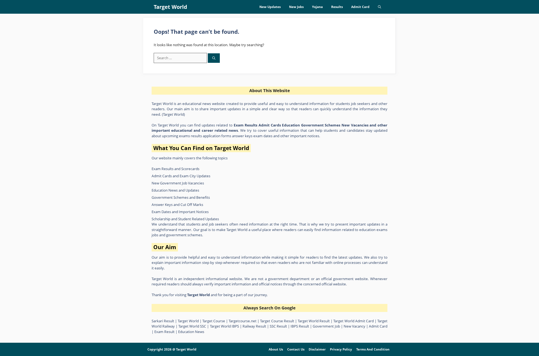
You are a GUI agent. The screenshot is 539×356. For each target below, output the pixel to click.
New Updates (270, 7)
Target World (170, 6)
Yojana (317, 7)
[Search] (214, 58)
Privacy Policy (341, 349)
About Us (276, 349)
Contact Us (295, 349)
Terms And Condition (373, 349)
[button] (379, 7)
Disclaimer (317, 349)
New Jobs (296, 7)
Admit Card (360, 7)
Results (337, 7)
